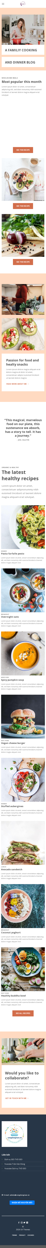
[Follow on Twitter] (24, 1223)
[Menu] (3, 4)
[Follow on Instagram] (22, 1223)
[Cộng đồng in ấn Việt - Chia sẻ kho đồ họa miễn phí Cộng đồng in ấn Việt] (23, 4)
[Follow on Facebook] (19, 1223)
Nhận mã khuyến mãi (22, 1202)
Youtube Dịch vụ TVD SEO (15, 1168)
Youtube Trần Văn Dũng (14, 1164)
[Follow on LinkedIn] (27, 1223)
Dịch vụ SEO (9, 1159)
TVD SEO (18, 1159)
